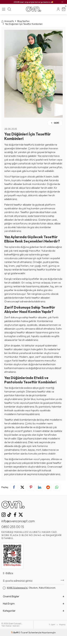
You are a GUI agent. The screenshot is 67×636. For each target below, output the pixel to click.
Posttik (62, 625)
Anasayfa (9, 21)
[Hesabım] (58, 9)
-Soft (15, 632)
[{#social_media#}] (3, 515)
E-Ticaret (23, 632)
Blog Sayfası (23, 21)
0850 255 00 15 (12, 527)
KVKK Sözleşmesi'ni (17, 587)
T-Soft (52, 625)
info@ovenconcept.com (18, 521)
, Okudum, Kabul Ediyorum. (31, 587)
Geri (56, 123)
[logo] (33, 9)
